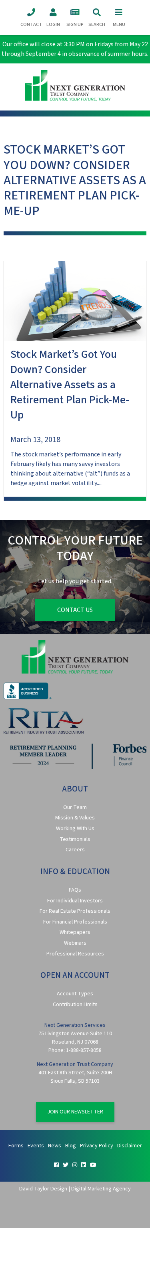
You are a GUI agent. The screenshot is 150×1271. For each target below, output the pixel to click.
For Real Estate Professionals (75, 911)
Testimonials (75, 839)
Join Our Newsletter (75, 1112)
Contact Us (75, 610)
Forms (16, 1146)
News (54, 1146)
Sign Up (75, 24)
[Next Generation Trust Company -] (75, 87)
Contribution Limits (75, 1005)
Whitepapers (75, 932)
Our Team (75, 807)
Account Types (75, 994)
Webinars (75, 943)
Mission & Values (75, 818)
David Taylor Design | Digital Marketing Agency (75, 1188)
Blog (70, 1146)
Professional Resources (75, 954)
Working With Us (75, 829)
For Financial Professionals (75, 922)
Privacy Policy (96, 1146)
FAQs (75, 890)
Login (53, 24)
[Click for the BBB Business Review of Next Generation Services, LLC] (28, 698)
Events (36, 1146)
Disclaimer (129, 1146)
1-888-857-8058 (84, 1050)
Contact (31, 24)
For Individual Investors (75, 901)
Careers (75, 850)
